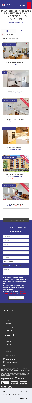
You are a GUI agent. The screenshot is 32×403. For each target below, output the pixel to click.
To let (19, 265)
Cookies (7, 348)
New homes (8, 323)
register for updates (15, 231)
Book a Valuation (9, 330)
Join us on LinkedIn (11, 366)
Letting (7, 320)
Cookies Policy (22, 293)
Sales (7, 316)
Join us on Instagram (11, 362)
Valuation (6, 265)
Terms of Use (8, 344)
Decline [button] (9, 398)
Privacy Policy (12, 293)
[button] (29, 5)
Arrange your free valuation (17, 227)
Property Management (10, 327)
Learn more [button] (16, 394)
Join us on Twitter (10, 359)
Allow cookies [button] (23, 398)
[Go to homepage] (6, 2)
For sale (13, 265)
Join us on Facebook (10, 355)
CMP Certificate (9, 351)
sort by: (5, 38)
